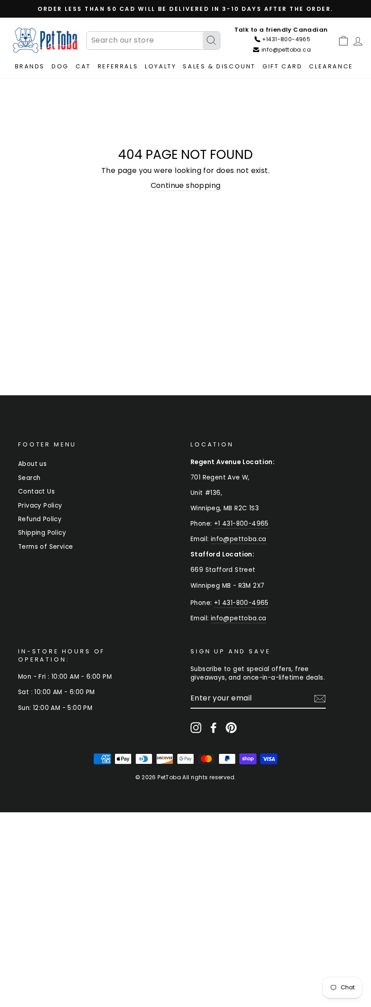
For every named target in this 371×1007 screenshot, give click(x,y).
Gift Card (282, 66)
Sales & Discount (219, 66)
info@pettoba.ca (238, 539)
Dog (60, 66)
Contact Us (36, 491)
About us (32, 464)
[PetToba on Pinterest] (231, 727)
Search (29, 478)
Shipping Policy (42, 532)
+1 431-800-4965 (241, 523)
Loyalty (160, 66)
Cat (83, 66)
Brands (30, 66)
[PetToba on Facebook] (213, 727)
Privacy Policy (40, 505)
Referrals (118, 66)
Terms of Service (45, 546)
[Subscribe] (320, 698)
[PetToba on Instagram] (195, 727)
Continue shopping (186, 186)
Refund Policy (40, 519)
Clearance (331, 66)
